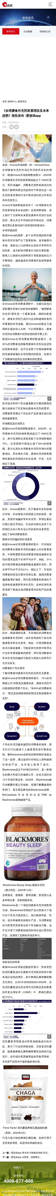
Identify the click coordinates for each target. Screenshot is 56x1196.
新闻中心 (12, 101)
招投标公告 (45, 31)
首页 (4, 101)
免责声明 (45, 1191)
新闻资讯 (10, 31)
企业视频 (27, 31)
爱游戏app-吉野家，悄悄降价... (26, 1157)
